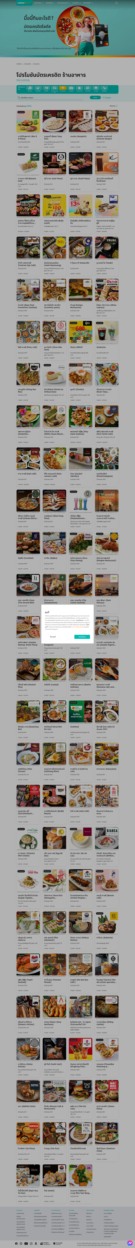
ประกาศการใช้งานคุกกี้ (76, 627)
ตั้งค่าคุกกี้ (53, 637)
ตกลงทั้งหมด (82, 637)
